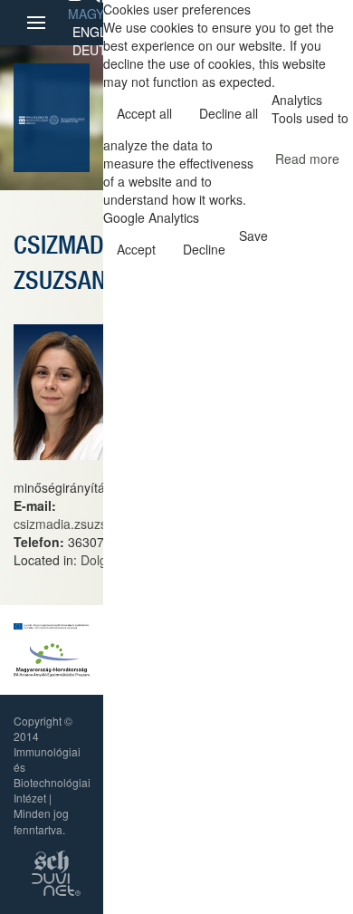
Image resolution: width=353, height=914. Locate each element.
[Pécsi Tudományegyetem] (67, 118)
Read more (307, 158)
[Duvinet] (56, 882)
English (100, 32)
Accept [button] (136, 249)
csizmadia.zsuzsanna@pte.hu (99, 524)
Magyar (94, 14)
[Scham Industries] (51, 859)
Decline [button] (204, 249)
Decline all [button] (228, 113)
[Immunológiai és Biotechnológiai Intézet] (33, 118)
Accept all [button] (144, 113)
